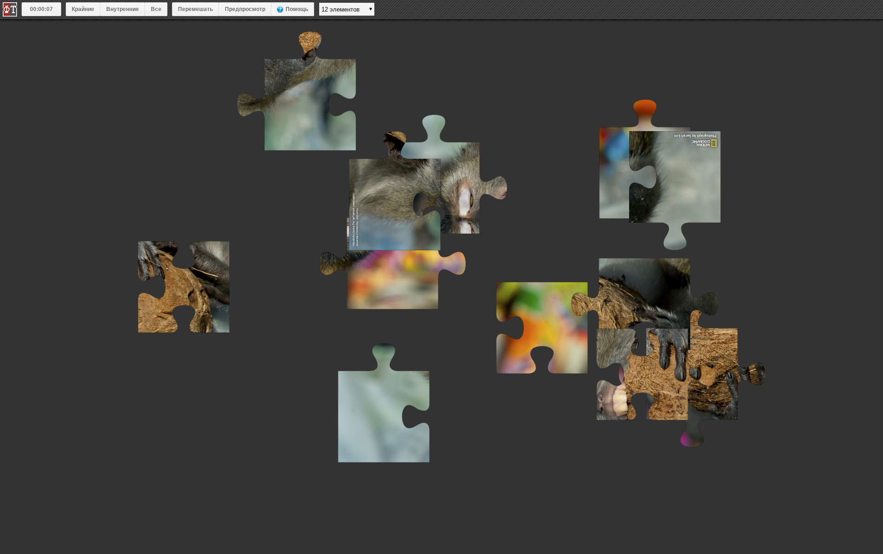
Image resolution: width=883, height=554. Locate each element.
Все (156, 9)
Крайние (83, 9)
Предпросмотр (245, 9)
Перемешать (195, 9)
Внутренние (122, 9)
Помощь (297, 9)
